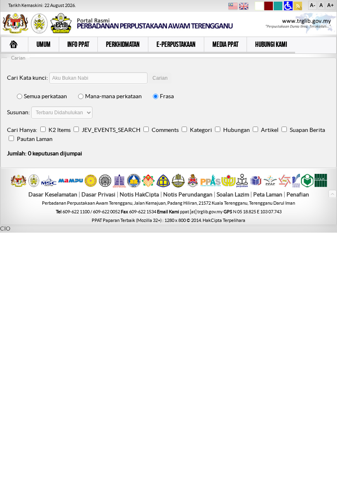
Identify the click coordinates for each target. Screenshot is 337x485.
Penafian (297, 194)
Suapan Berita (307, 130)
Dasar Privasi (98, 194)
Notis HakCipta (139, 194)
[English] (244, 7)
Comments (165, 130)
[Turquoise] (278, 8)
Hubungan (236, 130)
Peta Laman (268, 194)
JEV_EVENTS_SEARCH (111, 130)
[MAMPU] (70, 183)
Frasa (167, 96)
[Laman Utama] (14, 45)
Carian (160, 78)
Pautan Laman (35, 139)
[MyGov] (18, 185)
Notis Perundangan (187, 194)
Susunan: (18, 112)
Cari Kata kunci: (27, 77)
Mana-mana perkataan (113, 96)
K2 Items (59, 130)
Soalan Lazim (233, 194)
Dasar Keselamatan (52, 194)
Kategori (201, 130)
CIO (5, 228)
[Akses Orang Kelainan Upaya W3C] (288, 8)
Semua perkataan (45, 96)
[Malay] (233, 7)
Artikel (270, 130)
